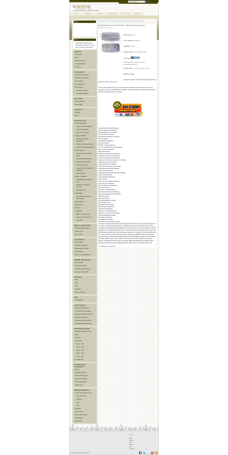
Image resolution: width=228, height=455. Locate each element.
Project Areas (113, 13)
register (77, 47)
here (90, 45)
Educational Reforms (80, 136)
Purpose (77, 369)
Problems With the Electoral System (84, 154)
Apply (76, 334)
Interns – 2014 (80, 347)
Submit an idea (79, 231)
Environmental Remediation (82, 162)
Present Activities (79, 101)
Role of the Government (82, 132)
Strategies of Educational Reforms (85, 147)
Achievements (78, 54)
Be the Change (79, 242)
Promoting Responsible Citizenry (84, 314)
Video (76, 286)
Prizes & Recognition (80, 382)
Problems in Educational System (85, 144)
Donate (77, 115)
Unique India (78, 421)
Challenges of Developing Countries (83, 186)
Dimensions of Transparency (83, 217)
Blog (130, 442)
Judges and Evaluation (81, 379)
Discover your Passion (80, 266)
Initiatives (100, 13)
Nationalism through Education (83, 323)
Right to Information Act (83, 214)
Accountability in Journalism (83, 311)
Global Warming (80, 173)
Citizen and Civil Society (81, 75)
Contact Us (78, 67)
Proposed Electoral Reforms (83, 159)
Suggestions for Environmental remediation (84, 169)
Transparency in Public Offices (83, 320)
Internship (88, 13)
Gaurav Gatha (79, 411)
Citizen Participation (80, 123)
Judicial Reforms (79, 201)
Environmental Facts (81, 165)
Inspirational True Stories (82, 248)
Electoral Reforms (80, 150)
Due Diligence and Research (82, 269)
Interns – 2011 (80, 356)
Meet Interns (78, 341)
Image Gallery (79, 104)
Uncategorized (112, 246)
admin (111, 28)
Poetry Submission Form (81, 375)
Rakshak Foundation (93, 8)
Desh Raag (78, 408)
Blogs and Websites (80, 292)
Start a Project (79, 81)
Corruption (79, 220)
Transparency (78, 211)
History (77, 57)
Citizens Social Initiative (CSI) (83, 393)
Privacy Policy (79, 234)
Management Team (80, 60)
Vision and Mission (80, 64)
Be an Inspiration (79, 84)
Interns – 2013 (80, 350)
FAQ (77, 405)
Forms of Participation (82, 129)
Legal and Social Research (82, 308)
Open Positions (79, 87)
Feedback (77, 112)
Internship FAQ (79, 359)
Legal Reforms (79, 205)
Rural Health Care (81, 190)
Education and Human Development (82, 140)
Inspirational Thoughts (81, 245)
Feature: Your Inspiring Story (83, 255)
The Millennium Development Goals (84, 181)
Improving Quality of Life (82, 317)
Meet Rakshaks (79, 251)
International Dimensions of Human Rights (83, 197)
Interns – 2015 (80, 344)
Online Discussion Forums (82, 78)
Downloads (78, 289)
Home (76, 13)
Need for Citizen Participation (84, 126)
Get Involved (125, 13)
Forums (131, 440)
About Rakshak (79, 300)
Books (76, 280)
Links (76, 283)
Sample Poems (79, 385)
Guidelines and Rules (80, 372)
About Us (137, 13)
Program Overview (81, 396)
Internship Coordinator (82, 93)
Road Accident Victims (81, 415)
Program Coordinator (82, 90)
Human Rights (79, 193)
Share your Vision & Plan (82, 272)
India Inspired (79, 418)
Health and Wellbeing (81, 176)
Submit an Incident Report (82, 228)
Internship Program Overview (83, 331)
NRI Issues (78, 208)
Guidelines (78, 337)
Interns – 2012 (80, 353)
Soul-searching (79, 262)
